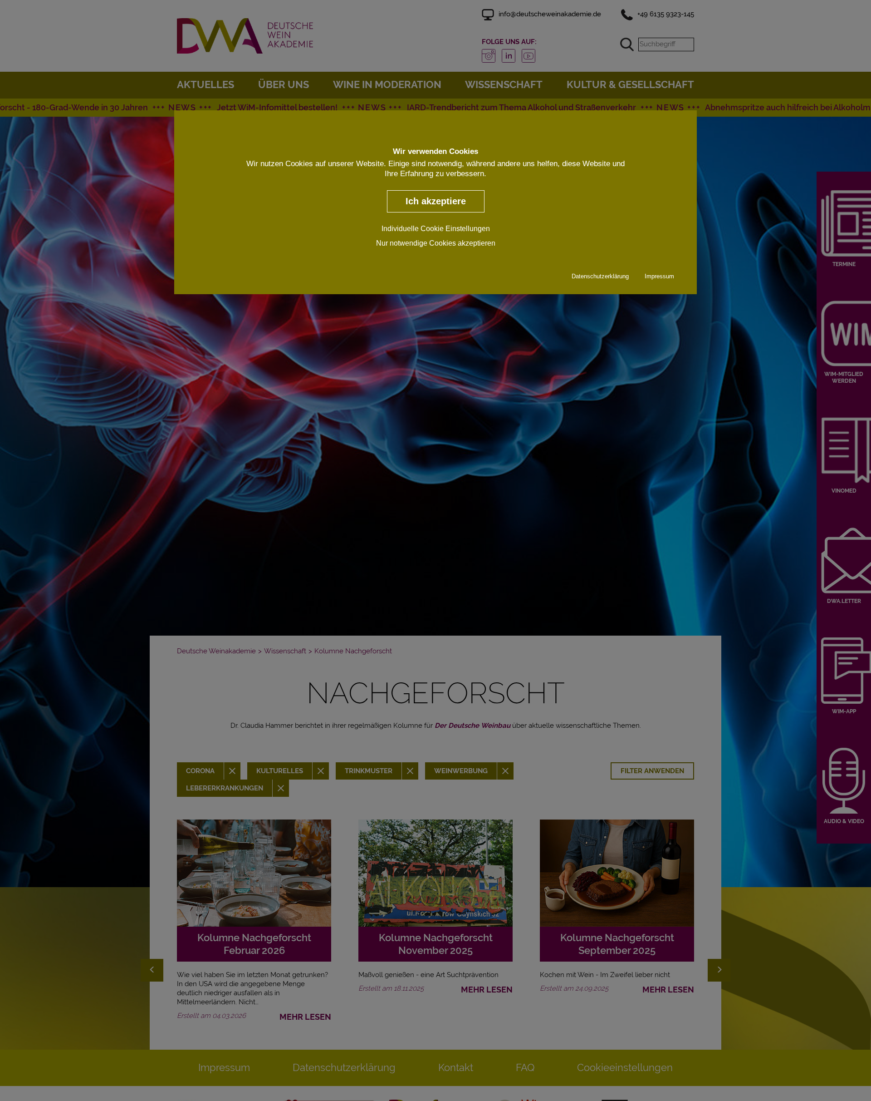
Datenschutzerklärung (600, 275)
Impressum (659, 275)
